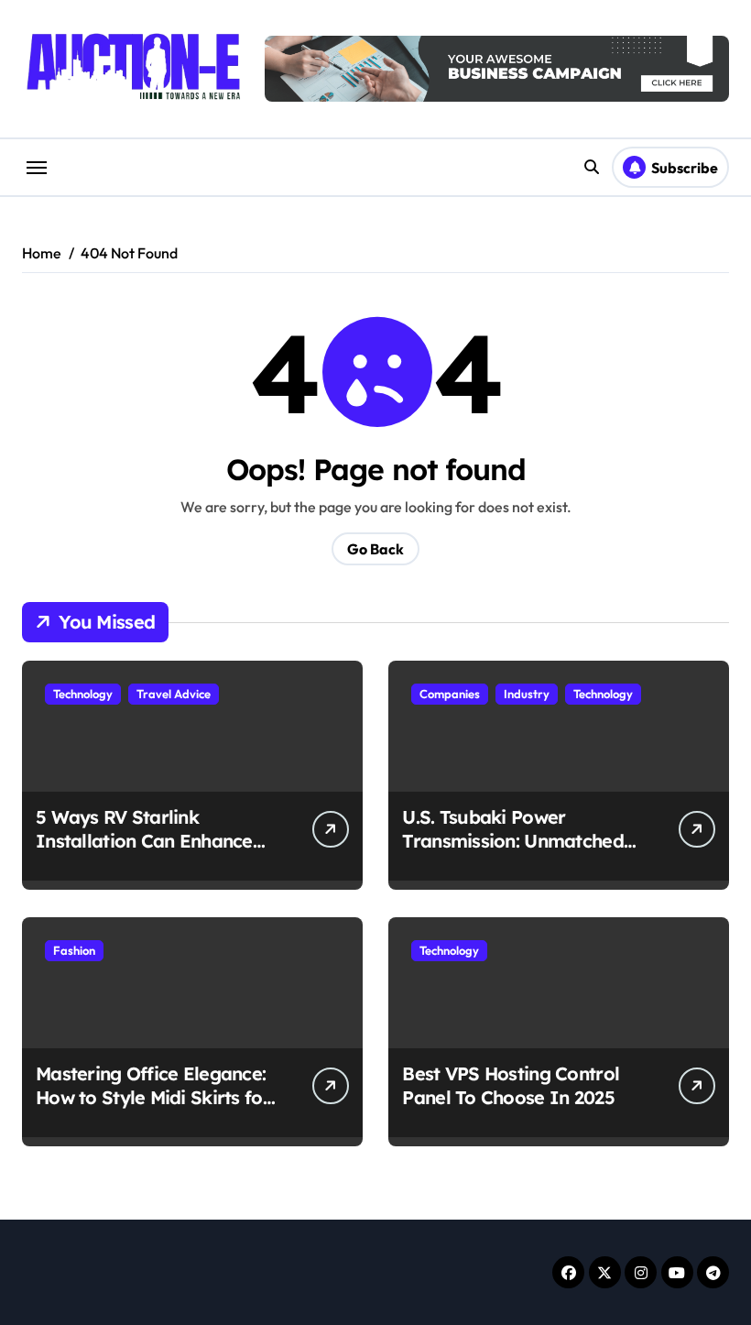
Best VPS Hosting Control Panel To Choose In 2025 (510, 1085)
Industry (527, 693)
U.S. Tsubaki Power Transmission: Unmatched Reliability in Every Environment (512, 852)
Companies (449, 693)
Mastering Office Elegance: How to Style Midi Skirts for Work (153, 1097)
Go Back (375, 549)
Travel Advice (173, 693)
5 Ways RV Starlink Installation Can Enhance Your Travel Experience (144, 840)
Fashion (74, 950)
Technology (83, 693)
